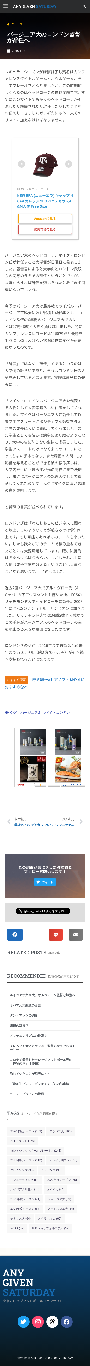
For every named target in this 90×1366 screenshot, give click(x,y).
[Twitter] (24, 1322)
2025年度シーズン (25, 1199)
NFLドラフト (22, 1141)
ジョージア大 (59, 1199)
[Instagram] (38, 1322)
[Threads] (52, 1322)
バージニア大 (30, 713)
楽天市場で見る (45, 229)
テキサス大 (20, 1218)
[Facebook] (67, 1322)
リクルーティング (24, 1180)
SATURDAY (35, 6)
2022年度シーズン (62, 1180)
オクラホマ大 (49, 1218)
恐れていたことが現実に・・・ (32, 1073)
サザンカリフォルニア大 (50, 1228)
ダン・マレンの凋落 (25, 1015)
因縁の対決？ (19, 1025)
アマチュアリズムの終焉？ (28, 1035)
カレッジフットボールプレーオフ (35, 1150)
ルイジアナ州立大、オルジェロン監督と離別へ (42, 995)
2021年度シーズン (26, 1160)
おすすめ (55, 1189)
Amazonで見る (45, 218)
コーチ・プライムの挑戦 (27, 1094)
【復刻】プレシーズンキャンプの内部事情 (39, 1084)
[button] (84, 7)
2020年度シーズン (26, 1131)
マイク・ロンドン (55, 713)
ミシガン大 (51, 1170)
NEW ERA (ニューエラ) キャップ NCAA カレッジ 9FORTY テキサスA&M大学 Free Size (45, 201)
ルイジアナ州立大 (24, 1189)
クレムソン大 (22, 1170)
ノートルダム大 (61, 1208)
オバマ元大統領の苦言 (25, 1005)
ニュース (17, 24)
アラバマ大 (60, 1131)
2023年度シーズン (25, 1208)
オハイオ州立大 (63, 1160)
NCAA (17, 1228)
